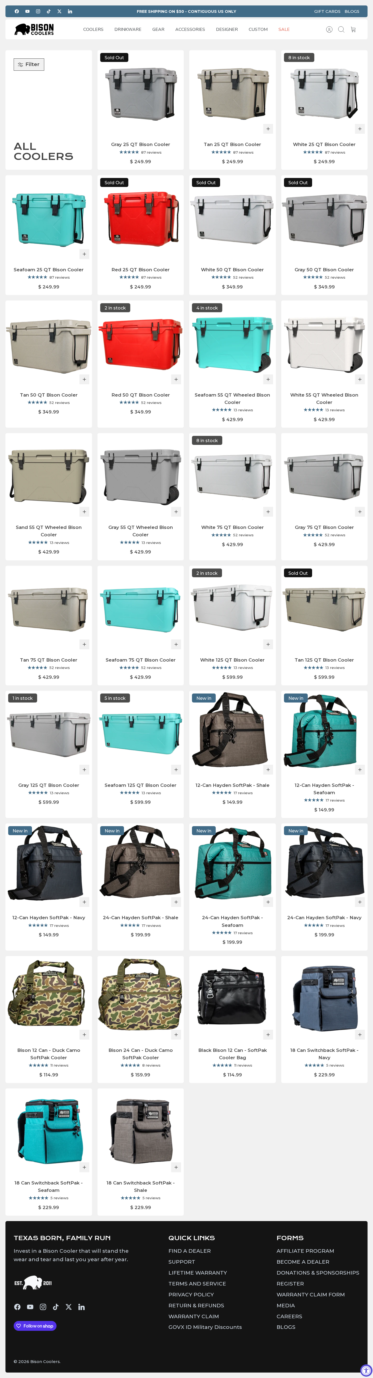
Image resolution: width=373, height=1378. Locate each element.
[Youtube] (27, 11)
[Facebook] (16, 11)
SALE (284, 29)
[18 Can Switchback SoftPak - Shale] (140, 1131)
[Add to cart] (268, 129)
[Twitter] (59, 11)
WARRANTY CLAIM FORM (311, 1294)
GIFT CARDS (327, 11)
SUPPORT (181, 1262)
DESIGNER (227, 29)
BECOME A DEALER (303, 1262)
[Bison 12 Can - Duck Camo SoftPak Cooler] (48, 999)
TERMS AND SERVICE (197, 1284)
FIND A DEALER (189, 1251)
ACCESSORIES (190, 29)
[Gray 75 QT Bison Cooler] (324, 476)
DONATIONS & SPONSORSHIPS (318, 1273)
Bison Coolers (45, 1361)
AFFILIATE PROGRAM (305, 1251)
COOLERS (93, 29)
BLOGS (352, 11)
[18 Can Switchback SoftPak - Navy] (324, 999)
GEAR (158, 29)
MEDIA (286, 1305)
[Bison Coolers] (34, 29)
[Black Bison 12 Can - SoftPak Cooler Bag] (232, 999)
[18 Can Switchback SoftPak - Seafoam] (48, 1131)
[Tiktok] (48, 11)
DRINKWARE (127, 29)
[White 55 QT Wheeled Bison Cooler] (324, 343)
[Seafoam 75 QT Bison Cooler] (140, 609)
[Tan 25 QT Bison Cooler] (232, 93)
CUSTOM (258, 29)
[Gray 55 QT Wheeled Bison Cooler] (140, 476)
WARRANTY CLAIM (193, 1316)
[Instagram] (38, 11)
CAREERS (289, 1316)
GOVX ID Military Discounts (205, 1327)
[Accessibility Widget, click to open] (366, 1370)
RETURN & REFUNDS (196, 1305)
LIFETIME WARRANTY (197, 1273)
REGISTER (290, 1284)
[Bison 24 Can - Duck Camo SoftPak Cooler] (140, 999)
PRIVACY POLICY (191, 1294)
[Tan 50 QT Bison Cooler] (48, 343)
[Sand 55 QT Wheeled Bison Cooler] (48, 476)
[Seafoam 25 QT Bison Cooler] (48, 218)
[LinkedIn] (70, 11)
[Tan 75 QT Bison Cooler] (48, 609)
